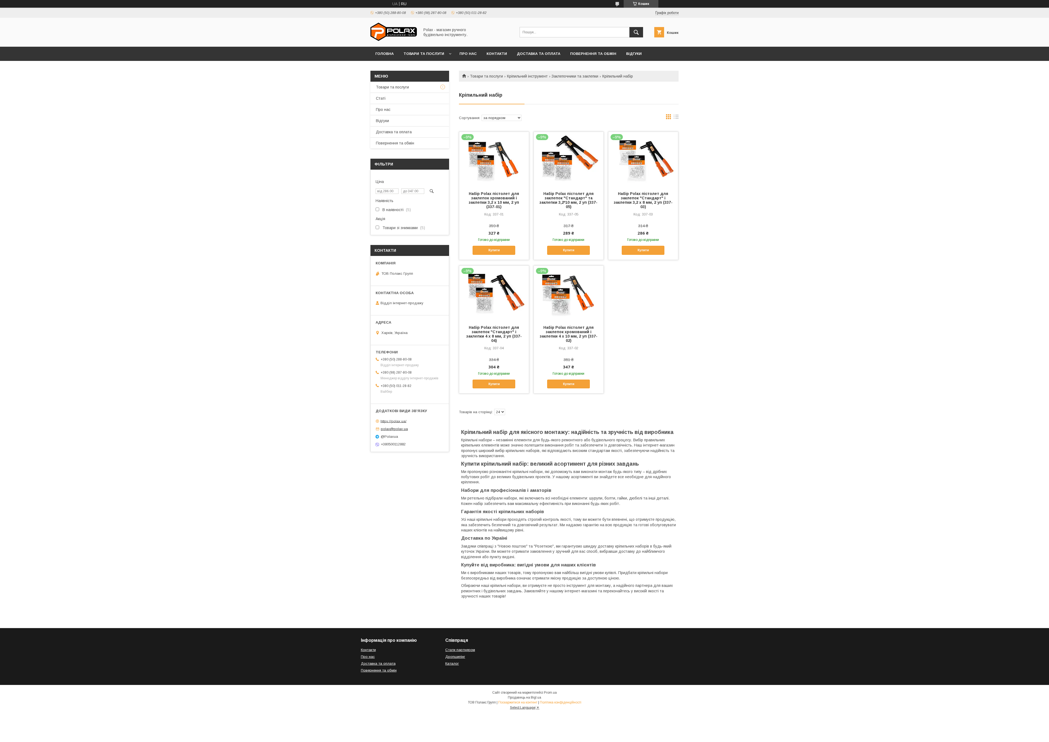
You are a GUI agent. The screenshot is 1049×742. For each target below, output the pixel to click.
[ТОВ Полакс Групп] (393, 39)
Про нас (468, 54)
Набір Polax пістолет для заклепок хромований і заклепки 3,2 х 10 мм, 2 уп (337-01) (494, 200)
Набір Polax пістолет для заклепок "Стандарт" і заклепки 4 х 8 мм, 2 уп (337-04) (494, 334)
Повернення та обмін (593, 54)
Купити (494, 250)
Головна (384, 54)
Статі (380, 98)
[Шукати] (636, 32)
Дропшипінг (455, 657)
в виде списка (676, 118)
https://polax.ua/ (393, 421)
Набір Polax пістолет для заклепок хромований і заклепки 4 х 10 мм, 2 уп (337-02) (568, 334)
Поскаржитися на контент (517, 702)
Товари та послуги (423, 54)
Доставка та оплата (538, 54)
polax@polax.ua (394, 429)
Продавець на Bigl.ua (524, 697)
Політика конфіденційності (560, 702)
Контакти (497, 54)
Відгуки (634, 54)
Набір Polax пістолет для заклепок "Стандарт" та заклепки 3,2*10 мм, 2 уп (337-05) (568, 200)
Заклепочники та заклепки (575, 76)
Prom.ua (550, 692)
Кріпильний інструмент (527, 76)
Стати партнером (460, 650)
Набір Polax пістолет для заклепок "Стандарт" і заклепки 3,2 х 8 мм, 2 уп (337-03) (643, 200)
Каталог (452, 663)
